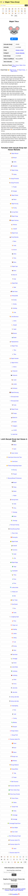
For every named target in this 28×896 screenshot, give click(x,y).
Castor (14, 379)
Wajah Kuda (15, 233)
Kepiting (15, 629)
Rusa (15, 258)
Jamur (14, 848)
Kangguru (14, 426)
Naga (15, 566)
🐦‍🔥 (15, 862)
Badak (14, 337)
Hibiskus (15, 760)
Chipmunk (14, 371)
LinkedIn (23, 888)
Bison (14, 241)
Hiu (15, 608)
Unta (15, 312)
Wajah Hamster (15, 358)
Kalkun (15, 444)
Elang (14, 487)
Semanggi (14, 815)
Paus (15, 579)
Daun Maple (15, 827)
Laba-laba (14, 687)
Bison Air (15, 274)
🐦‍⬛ (8, 862)
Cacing (15, 718)
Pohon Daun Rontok (15, 794)
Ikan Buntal (15, 604)
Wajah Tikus (15, 345)
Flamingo (15, 512)
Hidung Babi (15, 295)
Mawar (14, 752)
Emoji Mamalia (14, 237)
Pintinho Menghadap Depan (15, 465)
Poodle (15, 186)
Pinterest (7, 890)
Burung (15, 469)
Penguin (15, 474)
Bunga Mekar (15, 769)
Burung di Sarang (15, 524)
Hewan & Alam (20, 50)
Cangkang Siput (15, 616)
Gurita (14, 612)
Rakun (14, 199)
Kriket (14, 679)
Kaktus (15, 802)
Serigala (15, 191)
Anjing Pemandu (15, 178)
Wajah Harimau (15, 220)
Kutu (15, 709)
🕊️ (26, 856)
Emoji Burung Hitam (15, 529)
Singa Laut (14, 625)
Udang (14, 637)
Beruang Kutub (14, 396)
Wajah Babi (15, 283)
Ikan (15, 595)
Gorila (14, 161)
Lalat (15, 714)
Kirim (14, 874)
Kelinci (15, 366)
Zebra (14, 253)
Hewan (17, 65)
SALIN (14, 38)
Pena (15, 508)
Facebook (17, 888)
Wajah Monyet (14, 153)
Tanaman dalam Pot (15, 739)
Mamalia (14, 66)
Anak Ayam (15, 461)
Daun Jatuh (15, 831)
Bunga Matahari (15, 764)
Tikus (13, 65)
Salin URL (14, 886)
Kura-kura (14, 549)
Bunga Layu (15, 756)
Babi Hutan (15, 291)
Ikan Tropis (14, 600)
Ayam (14, 448)
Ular (15, 558)
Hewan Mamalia (20, 53)
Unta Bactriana (14, 316)
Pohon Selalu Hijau (15, 790)
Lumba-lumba (14, 587)
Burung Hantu (14, 499)
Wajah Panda (15, 409)
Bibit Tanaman (14, 781)
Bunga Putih (15, 735)
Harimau (15, 224)
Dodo (15, 503)
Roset (14, 743)
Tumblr (15, 890)
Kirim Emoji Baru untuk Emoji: (14, 870)
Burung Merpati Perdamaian (15, 478)
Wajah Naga (15, 562)
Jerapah (15, 325)
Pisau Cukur (15, 533)
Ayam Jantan (15, 453)
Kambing (15, 308)
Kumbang (15, 671)
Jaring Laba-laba (15, 696)
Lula (15, 641)
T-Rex (14, 575)
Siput (15, 650)
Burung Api (15, 537)
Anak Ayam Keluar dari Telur (15, 457)
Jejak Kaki (14, 434)
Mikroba (15, 722)
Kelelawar (14, 388)
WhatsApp (20, 890)
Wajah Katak (15, 541)
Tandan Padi (15, 806)
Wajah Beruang (15, 392)
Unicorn (15, 249)
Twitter (13, 888)
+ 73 (25, 862)
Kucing (15, 207)
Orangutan (14, 166)
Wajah (20, 65)
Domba (15, 299)
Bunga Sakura (14, 730)
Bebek (14, 491)
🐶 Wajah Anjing (21, 70)
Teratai (14, 777)
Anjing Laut (15, 591)
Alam (24, 65)
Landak (15, 384)
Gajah (14, 329)
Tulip (15, 773)
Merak (14, 516)
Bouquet (15, 726)
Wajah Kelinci (14, 362)
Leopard (15, 228)
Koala (14, 405)
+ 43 (16, 15)
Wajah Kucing (14, 203)
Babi (15, 287)
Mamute (15, 333)
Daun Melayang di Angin (15, 836)
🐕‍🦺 (24, 8)
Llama (14, 320)
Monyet (15, 157)
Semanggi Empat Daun (14, 823)
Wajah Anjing (15, 170)
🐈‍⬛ (21, 11)
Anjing (14, 174)
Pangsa (15, 413)
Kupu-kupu (14, 654)
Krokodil (15, 545)
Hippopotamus (14, 341)
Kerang (15, 646)
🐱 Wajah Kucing (12, 70)
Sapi (15, 279)
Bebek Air (15, 417)
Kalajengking (15, 705)
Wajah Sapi (15, 266)
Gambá (15, 421)
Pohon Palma (15, 798)
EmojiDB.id (15, 894)
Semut (14, 662)
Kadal (14, 554)
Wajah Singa (15, 216)
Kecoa (14, 683)
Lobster (15, 633)
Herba (14, 810)
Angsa (14, 495)
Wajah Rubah (15, 195)
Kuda (15, 245)
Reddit (11, 890)
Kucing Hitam (15, 212)
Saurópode (15, 570)
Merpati (15, 482)
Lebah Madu (15, 667)
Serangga (14, 658)
